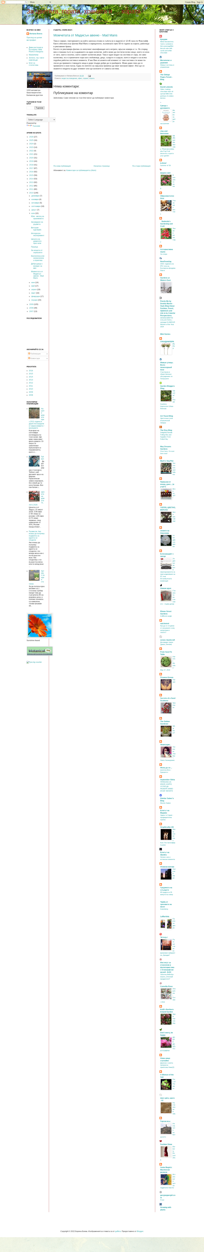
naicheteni (164, 623)
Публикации (35, 354)
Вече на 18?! (174, 493)
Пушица (34, 247)
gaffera (118, 1231)
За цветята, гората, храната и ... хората (84, 11)
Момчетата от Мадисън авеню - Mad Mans (85, 35)
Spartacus (174, 705)
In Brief (163, 163)
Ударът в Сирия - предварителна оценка (166, 817)
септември (36, 206)
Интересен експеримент (37, 234)
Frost (162, 1200)
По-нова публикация (62, 166)
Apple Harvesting (174, 1018)
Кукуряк (163, 39)
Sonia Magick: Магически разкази (166, 1169)
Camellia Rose (166, 986)
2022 (31, 151)
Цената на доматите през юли (36, 241)
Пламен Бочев (166, 677)
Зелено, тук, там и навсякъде (36, 59)
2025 (31, 140)
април (34, 289)
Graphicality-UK (167, 827)
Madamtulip (33, 55)
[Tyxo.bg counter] (34, 662)
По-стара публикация (141, 166)
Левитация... (165, 745)
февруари (35, 296)
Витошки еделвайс (36, 229)
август (34, 210)
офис (80, 78)
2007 (31, 311)
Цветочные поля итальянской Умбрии (166, 420)
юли (33, 213)
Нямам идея (165, 588)
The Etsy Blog (166, 430)
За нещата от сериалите (37, 251)
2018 (31, 165)
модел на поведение (69, 78)
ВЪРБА (174, 346)
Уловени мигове (167, 867)
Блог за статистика (33, 64)
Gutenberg (164, 909)
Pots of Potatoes (174, 1083)
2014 (31, 179)
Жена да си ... (166, 768)
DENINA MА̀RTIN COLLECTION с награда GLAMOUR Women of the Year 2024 (167, 322)
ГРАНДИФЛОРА (167, 342)
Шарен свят (165, 173)
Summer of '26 (165, 165)
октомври (35, 203)
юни (33, 282)
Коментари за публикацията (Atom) (81, 170)
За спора (163, 254)
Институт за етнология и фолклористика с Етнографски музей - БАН (167, 967)
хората (91, 78)
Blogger (140, 1231)
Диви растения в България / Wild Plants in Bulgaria (36, 49)
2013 (31, 182)
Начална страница (102, 166)
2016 (31, 172)
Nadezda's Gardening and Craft (166, 223)
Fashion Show (166, 1144)
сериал (85, 78)
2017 (31, 168)
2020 (31, 158)
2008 (31, 308)
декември (35, 196)
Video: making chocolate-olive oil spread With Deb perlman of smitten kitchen (167, 93)
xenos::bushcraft (167, 640)
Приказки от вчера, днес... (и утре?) (167, 484)
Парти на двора (174, 923)
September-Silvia (167, 780)
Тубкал (42, 458)
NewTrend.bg (165, 261)
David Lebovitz (166, 87)
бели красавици (174, 516)
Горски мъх (165, 1121)
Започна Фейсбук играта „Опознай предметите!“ (167, 977)
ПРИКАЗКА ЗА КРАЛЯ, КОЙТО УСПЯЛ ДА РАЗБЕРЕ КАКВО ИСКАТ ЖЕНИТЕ (166, 786)
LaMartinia (164, 916)
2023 (31, 147)
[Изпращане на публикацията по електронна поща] (89, 76)
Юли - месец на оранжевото (37, 217)
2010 (31, 193)
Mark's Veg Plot (166, 461)
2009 (31, 304)
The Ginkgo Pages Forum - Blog (166, 77)
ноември (35, 199)
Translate (36, 126)
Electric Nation (165, 803)
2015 (31, 175)
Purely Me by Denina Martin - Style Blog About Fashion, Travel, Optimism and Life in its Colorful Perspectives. (167, 308)
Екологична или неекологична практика (37, 258)
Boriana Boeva (36, 34)
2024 (31, 144)
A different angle (166, 616)
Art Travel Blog (166, 416)
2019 (31, 161)
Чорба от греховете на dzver (166, 904)
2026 (31, 137)
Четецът (164, 937)
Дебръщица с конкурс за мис (37, 266)
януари (34, 300)
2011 (31, 189)
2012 (31, 186)
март (33, 293)
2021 (31, 154)
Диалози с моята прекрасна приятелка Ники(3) (167, 1065)
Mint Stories (165, 334)
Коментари (35, 358)
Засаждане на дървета (37, 223)
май (33, 286)
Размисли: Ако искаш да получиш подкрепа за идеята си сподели (37, 535)
